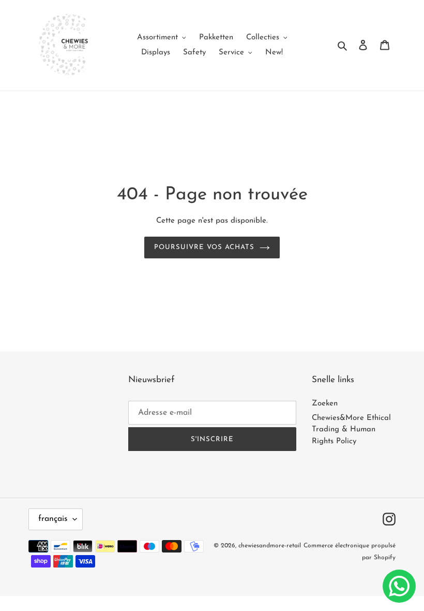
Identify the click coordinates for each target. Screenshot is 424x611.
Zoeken (325, 404)
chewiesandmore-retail (269, 546)
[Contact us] (399, 586)
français (53, 519)
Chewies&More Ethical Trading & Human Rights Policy (351, 429)
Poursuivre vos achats (204, 247)
